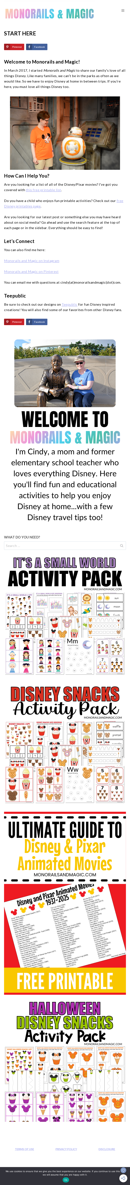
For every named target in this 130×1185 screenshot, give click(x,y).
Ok (65, 1180)
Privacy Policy (66, 1149)
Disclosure (107, 1149)
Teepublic (70, 304)
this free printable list (43, 190)
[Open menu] (123, 10)
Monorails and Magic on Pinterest (31, 271)
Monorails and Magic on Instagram (31, 261)
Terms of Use (24, 1149)
